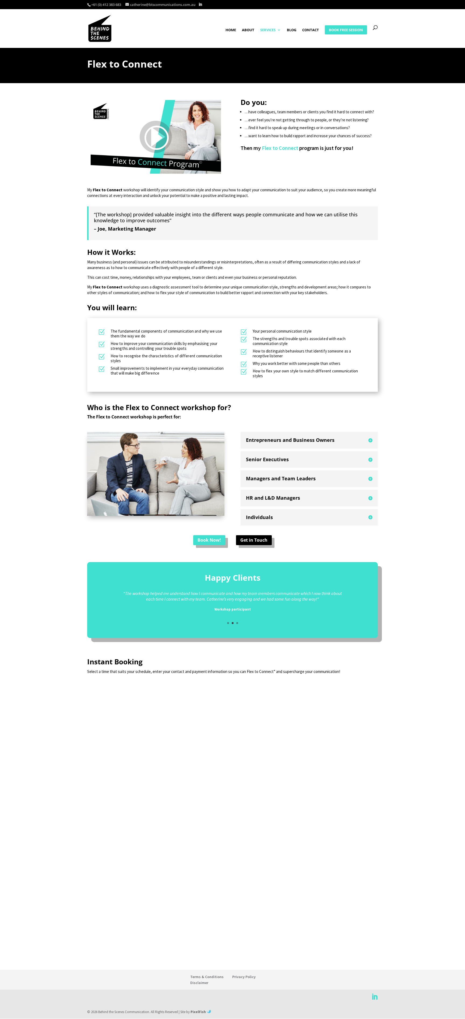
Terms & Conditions (207, 976)
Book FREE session (346, 29)
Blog (291, 30)
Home (231, 30)
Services (268, 30)
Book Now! (209, 540)
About (248, 30)
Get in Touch (253, 540)
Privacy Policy (244, 976)
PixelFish (199, 1012)
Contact (310, 30)
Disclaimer (199, 982)
